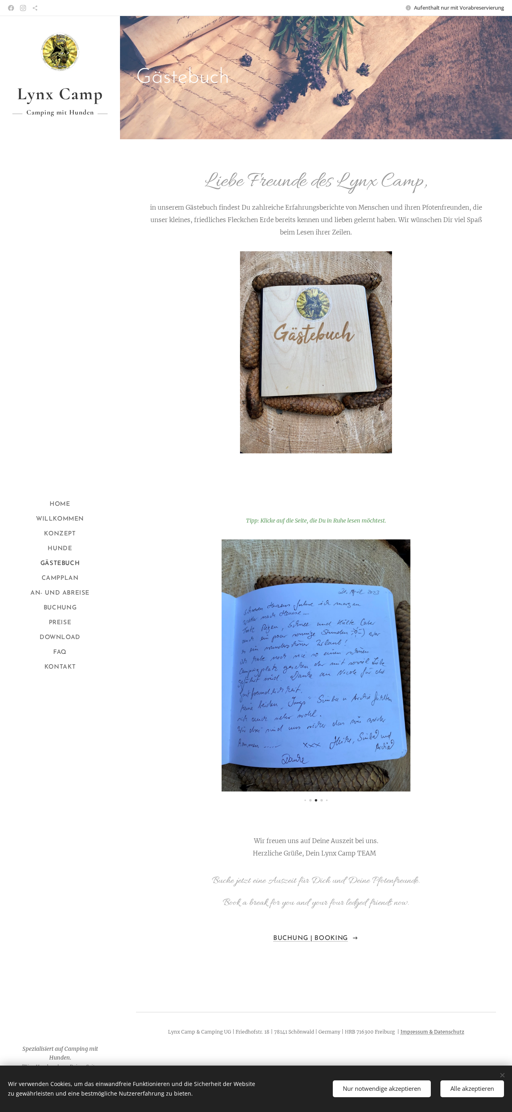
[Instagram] (23, 8)
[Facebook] (11, 8)
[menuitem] (60, 504)
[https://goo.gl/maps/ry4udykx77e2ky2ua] (35, 8)
